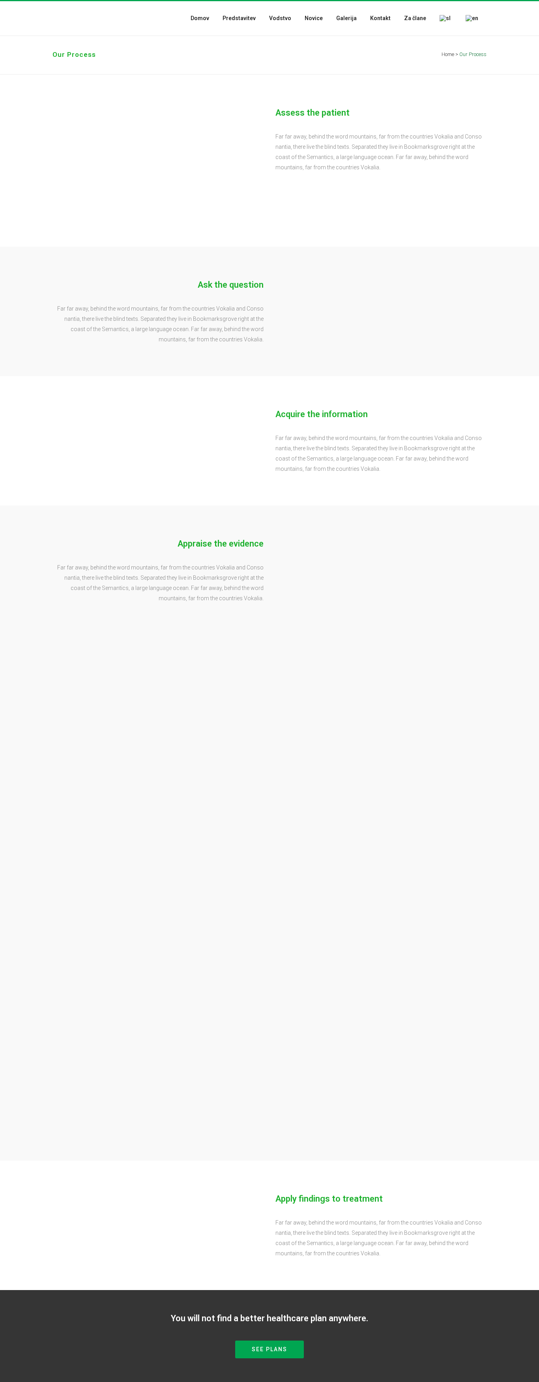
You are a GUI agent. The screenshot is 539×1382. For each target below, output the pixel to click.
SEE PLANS (269, 1349)
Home (448, 54)
